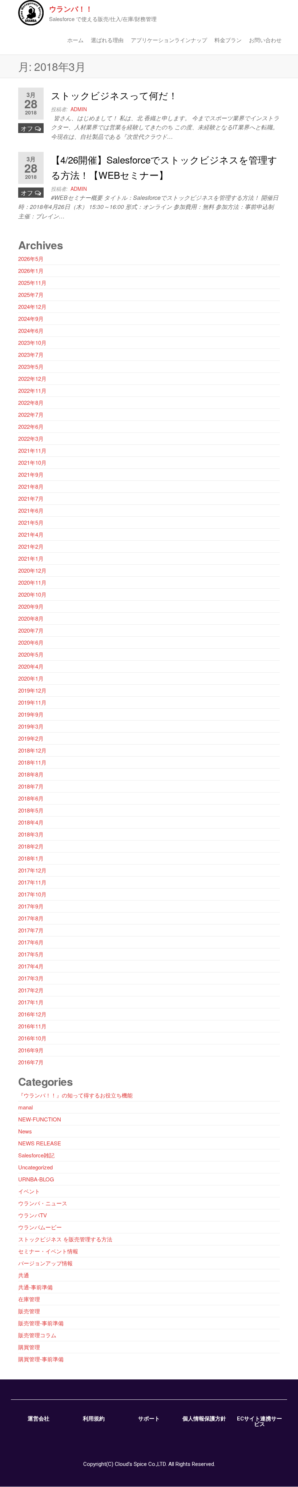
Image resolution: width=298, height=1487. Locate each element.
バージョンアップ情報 (45, 1263)
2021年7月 (31, 498)
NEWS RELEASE (39, 1143)
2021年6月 (31, 510)
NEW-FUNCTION (39, 1119)
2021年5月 (31, 522)
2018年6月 (31, 798)
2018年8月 (31, 774)
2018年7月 (31, 786)
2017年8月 (31, 918)
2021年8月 (31, 486)
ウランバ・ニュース (42, 1203)
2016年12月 (32, 1014)
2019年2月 (31, 738)
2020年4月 (31, 666)
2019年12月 (32, 690)
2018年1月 (31, 858)
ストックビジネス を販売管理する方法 (65, 1239)
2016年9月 (31, 1050)
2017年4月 (31, 966)
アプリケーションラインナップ (169, 40)
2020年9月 (31, 606)
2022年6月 (31, 426)
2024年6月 (31, 330)
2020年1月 (31, 678)
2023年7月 (31, 354)
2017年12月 (32, 870)
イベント (29, 1191)
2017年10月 (32, 894)
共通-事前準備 (35, 1287)
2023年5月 (31, 366)
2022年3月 (31, 438)
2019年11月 (32, 702)
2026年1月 (31, 270)
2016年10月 (32, 1038)
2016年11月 (32, 1026)
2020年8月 (31, 618)
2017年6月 (31, 942)
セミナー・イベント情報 (48, 1251)
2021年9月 (31, 474)
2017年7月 (31, 930)
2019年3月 (31, 726)
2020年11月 (32, 582)
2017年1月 (31, 1002)
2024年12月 (32, 306)
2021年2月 (31, 546)
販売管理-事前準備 (41, 1323)
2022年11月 (32, 390)
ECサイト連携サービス (259, 1421)
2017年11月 (32, 882)
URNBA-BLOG (36, 1179)
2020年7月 (31, 630)
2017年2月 (31, 990)
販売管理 (29, 1311)
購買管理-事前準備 (41, 1359)
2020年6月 (31, 642)
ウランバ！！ (71, 8)
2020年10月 (32, 594)
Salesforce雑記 (36, 1155)
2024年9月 (31, 318)
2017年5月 (31, 954)
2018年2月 (31, 846)
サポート (149, 1418)
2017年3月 (31, 978)
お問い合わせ (265, 40)
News (25, 1131)
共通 (23, 1275)
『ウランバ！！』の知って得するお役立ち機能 (75, 1095)
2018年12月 (32, 750)
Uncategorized (35, 1167)
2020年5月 (31, 654)
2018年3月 (31, 834)
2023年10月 (32, 342)
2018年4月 (31, 822)
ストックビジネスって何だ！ (114, 95)
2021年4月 (31, 534)
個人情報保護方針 (204, 1418)
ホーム (75, 40)
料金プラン (228, 40)
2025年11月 (32, 282)
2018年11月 (32, 762)
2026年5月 (31, 258)
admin (79, 109)
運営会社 (38, 1418)
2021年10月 (32, 462)
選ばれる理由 (107, 40)
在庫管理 (29, 1299)
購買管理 (29, 1347)
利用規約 (94, 1418)
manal (25, 1107)
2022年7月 (31, 414)
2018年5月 (31, 810)
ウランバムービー (40, 1227)
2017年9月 (31, 906)
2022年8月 (31, 402)
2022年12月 (32, 378)
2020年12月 (32, 570)
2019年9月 (31, 714)
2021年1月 (31, 558)
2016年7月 (31, 1062)
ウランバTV (32, 1215)
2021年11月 (32, 450)
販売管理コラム (37, 1335)
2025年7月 (31, 294)
